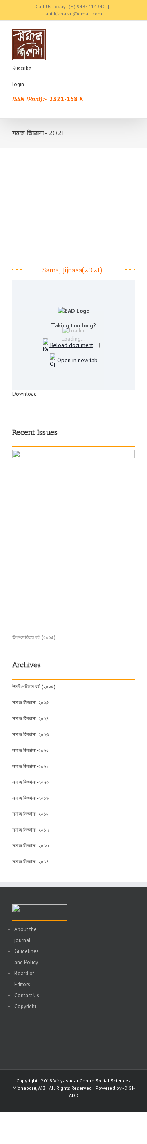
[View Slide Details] (73, 453)
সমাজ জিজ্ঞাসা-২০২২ (30, 750)
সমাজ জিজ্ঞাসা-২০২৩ (30, 734)
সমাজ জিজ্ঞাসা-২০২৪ (30, 718)
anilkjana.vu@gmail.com (73, 14)
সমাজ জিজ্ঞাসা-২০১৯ (30, 797)
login (18, 84)
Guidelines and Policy (26, 957)
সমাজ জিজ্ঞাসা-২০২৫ (30, 702)
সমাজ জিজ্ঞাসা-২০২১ (30, 766)
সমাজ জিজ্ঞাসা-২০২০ (30, 782)
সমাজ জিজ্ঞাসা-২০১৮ (30, 813)
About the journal (25, 935)
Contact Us (26, 995)
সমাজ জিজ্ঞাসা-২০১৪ (30, 861)
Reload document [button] (71, 345)
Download (24, 393)
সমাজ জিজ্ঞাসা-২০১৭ (30, 829)
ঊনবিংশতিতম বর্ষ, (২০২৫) (34, 686)
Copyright (25, 1006)
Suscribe (21, 68)
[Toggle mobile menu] (131, 33)
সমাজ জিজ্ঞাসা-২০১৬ (30, 845)
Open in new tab (77, 360)
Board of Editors (24, 979)
